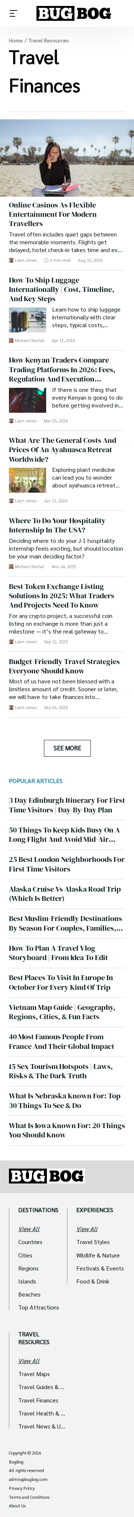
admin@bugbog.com (28, 1479)
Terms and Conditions (29, 1497)
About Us (17, 1506)
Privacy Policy (22, 1488)
